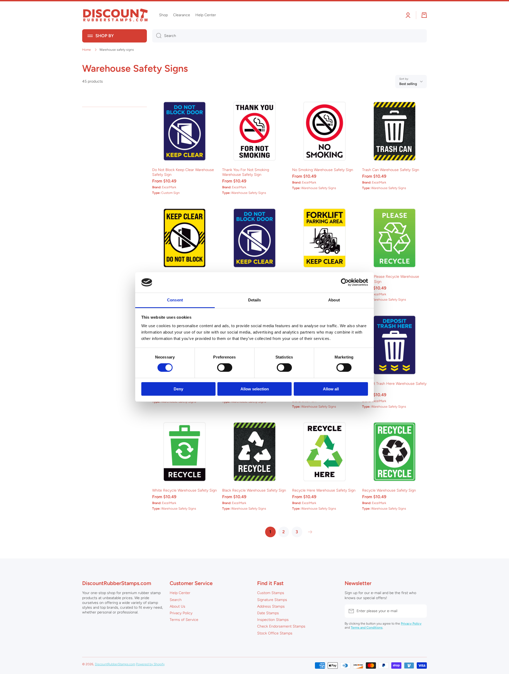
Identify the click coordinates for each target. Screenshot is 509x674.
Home (86, 50)
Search (176, 600)
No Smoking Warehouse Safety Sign (322, 170)
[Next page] (309, 532)
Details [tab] (254, 300)
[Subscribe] (420, 611)
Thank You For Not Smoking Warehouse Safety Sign (245, 172)
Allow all (331, 389)
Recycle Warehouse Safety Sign (389, 490)
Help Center (180, 593)
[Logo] (115, 15)
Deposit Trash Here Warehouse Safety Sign (394, 386)
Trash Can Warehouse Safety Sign (390, 170)
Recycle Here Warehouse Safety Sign (324, 490)
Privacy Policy (181, 613)
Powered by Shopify (150, 664)
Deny (178, 389)
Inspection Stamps (273, 619)
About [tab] (334, 300)
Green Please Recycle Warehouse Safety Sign (390, 279)
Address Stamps (271, 606)
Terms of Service (184, 619)
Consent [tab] (175, 300)
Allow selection (254, 389)
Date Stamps (268, 613)
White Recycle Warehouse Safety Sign (184, 490)
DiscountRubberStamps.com (115, 664)
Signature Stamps (272, 600)
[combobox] (289, 35)
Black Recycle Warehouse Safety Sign (254, 490)
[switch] (224, 367)
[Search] (156, 35)
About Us (177, 606)
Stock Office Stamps (274, 633)
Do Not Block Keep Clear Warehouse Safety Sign (183, 172)
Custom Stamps (270, 593)
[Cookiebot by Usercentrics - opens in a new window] (345, 282)
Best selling (408, 84)
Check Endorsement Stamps (281, 626)
